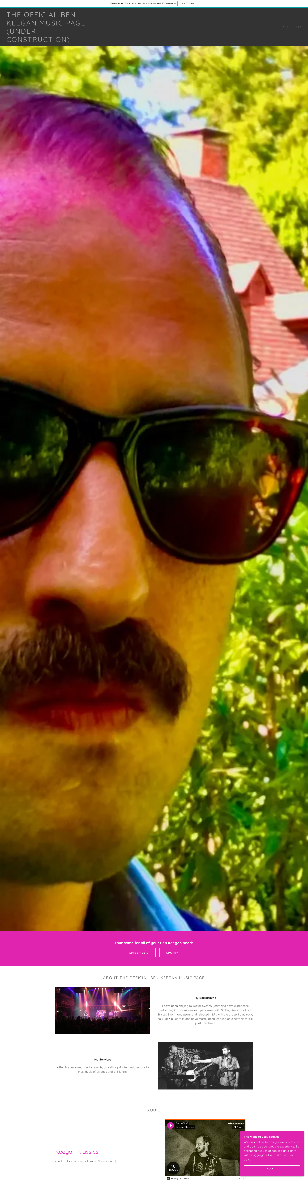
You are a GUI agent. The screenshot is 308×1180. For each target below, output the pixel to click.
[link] (48, 41)
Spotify (172, 952)
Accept (272, 1168)
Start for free (187, 3)
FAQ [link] (299, 27)
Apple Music (139, 952)
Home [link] (285, 27)
